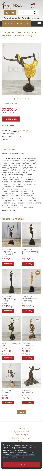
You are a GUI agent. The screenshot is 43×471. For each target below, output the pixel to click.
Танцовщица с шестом (8, 392)
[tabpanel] (21, 69)
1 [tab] (14, 99)
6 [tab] (28, 99)
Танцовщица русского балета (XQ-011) (31, 252)
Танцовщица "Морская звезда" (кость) (9, 298)
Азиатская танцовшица (27, 344)
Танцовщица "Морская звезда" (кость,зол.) (30, 298)
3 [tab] (20, 99)
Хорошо (21, 464)
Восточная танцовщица (27, 392)
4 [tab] (23, 99)
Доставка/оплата (21, 432)
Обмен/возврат (21, 435)
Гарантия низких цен (21, 438)
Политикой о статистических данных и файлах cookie (19, 456)
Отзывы (21, 441)
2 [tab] (17, 99)
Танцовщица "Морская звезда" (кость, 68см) (9, 252)
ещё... (21, 412)
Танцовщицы (24, 131)
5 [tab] (25, 99)
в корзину (11, 119)
